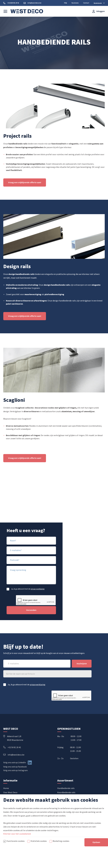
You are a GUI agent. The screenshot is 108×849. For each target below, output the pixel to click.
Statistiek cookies (39, 841)
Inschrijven (82, 663)
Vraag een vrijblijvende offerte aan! (24, 182)
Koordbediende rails (66, 792)
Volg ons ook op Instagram (15, 770)
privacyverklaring (38, 589)
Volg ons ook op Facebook (15, 766)
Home (6, 788)
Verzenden (31, 610)
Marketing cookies (61, 841)
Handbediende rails (66, 788)
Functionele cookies (16, 841)
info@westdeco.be (16, 754)
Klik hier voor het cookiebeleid (17, 833)
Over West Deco (10, 792)
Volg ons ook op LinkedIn (14, 762)
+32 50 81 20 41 (14, 747)
